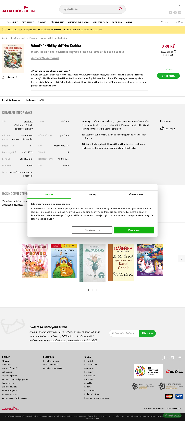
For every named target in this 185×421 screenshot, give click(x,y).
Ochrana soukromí (10, 394)
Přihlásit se (147, 333)
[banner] (19, 7)
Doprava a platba (9, 375)
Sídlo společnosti (50, 364)
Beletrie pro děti (18, 38)
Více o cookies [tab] (135, 194)
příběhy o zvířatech (23, 125)
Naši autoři (6, 364)
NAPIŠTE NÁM (173, 415)
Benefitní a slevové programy (15, 379)
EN (179, 6)
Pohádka (33, 38)
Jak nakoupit (7, 372)
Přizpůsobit (90, 230)
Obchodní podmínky (11, 368)
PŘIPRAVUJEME (57, 22)
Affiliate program (9, 390)
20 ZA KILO (117, 22)
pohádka (28, 121)
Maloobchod (89, 368)
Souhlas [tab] (49, 194)
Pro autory (89, 372)
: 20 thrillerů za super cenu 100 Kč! (82, 29)
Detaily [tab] (92, 194)
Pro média (88, 379)
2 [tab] (92, 290)
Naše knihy (12, 22)
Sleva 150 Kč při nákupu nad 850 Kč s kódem (34, 29)
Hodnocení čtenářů (35, 100)
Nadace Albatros (91, 394)
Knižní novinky (8, 383)
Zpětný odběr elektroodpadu (14, 398)
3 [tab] (96, 290)
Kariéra (87, 386)
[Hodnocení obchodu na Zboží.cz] (173, 370)
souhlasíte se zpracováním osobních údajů (73, 340)
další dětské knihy (24, 128)
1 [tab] (88, 290)
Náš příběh (88, 361)
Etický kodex (89, 390)
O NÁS (129, 22)
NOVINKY (42, 22)
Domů (4, 38)
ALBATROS (63, 158)
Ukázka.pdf (168, 128)
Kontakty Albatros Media (53, 368)
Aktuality (6, 361)
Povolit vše (133, 230)
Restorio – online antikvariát (96, 398)
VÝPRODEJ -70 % (100, 22)
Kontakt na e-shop (51, 361)
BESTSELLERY (28, 22)
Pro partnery (89, 375)
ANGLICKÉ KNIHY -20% (78, 22)
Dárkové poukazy (9, 386)
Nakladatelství (90, 364)
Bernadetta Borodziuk (45, 58)
